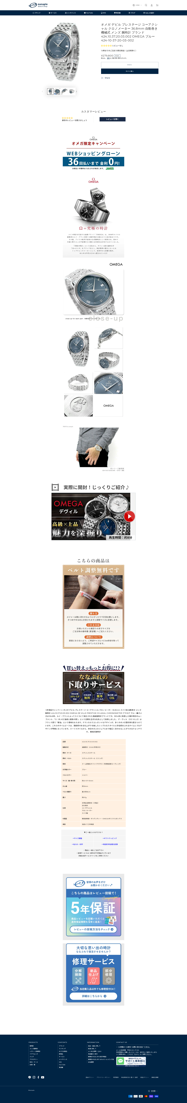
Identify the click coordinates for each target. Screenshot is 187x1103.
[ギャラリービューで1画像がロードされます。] (50, 91)
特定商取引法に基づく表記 (129, 1077)
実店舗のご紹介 (93, 1054)
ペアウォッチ (34, 1054)
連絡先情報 (155, 1077)
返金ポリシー (90, 1077)
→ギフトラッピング (110, 838)
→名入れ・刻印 (77, 844)
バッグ (32, 1056)
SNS (60, 1062)
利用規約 (116, 1077)
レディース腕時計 (35, 1051)
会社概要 (91, 1062)
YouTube (62, 1064)
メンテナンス (63, 1059)
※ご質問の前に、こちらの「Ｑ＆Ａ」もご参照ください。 (134, 1054)
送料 (108, 58)
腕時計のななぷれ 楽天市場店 (97, 1056)
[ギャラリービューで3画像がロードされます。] (64, 91)
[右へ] (78, 91)
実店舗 (61, 1067)
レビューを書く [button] (112, 119)
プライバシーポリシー (103, 1077)
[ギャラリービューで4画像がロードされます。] (72, 91)
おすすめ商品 (63, 1051)
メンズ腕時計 (34, 1048)
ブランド (61, 1046)
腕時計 (32, 1046)
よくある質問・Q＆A (94, 1051)
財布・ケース (34, 1062)
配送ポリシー (145, 1077)
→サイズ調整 (77, 838)
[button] (146, 5)
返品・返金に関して (94, 1046)
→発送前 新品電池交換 (110, 844)
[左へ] (44, 91)
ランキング (62, 1048)
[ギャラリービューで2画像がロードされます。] (57, 91)
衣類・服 (32, 1064)
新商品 (61, 1054)
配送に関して (92, 1048)
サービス (61, 1056)
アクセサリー (34, 1059)
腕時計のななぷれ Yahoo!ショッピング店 (101, 1059)
